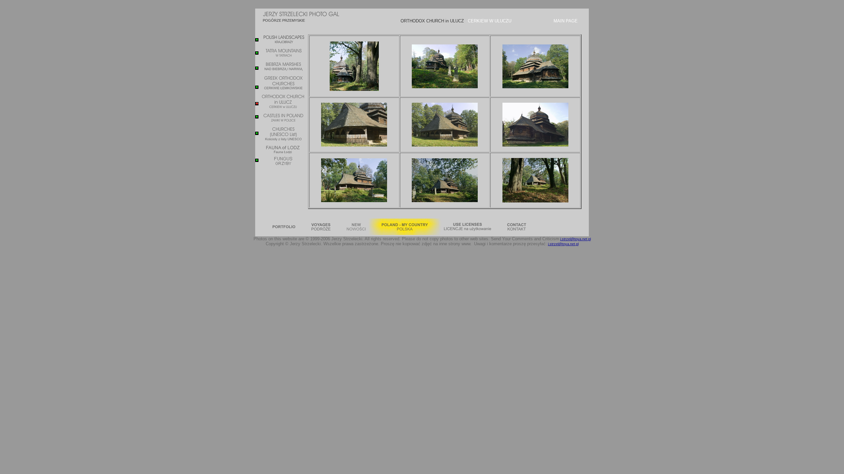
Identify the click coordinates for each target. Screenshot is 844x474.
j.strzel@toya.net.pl (575, 239)
